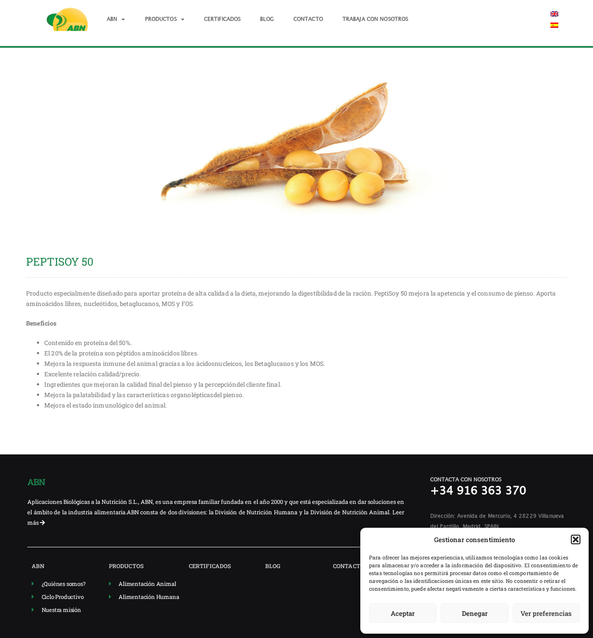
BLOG (267, 19)
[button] (575, 539)
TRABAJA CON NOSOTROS (376, 19)
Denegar (475, 613)
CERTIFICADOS (222, 19)
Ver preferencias (546, 613)
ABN (112, 19)
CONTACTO (308, 19)
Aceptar (403, 613)
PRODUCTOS (161, 19)
